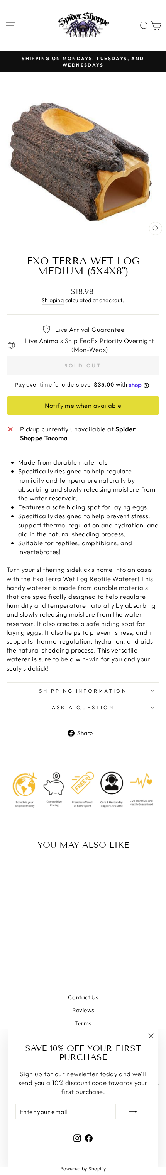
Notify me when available (83, 405)
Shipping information (83, 691)
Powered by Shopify (83, 1168)
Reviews (83, 1010)
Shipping (53, 300)
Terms (83, 1023)
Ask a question (83, 707)
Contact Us (83, 997)
